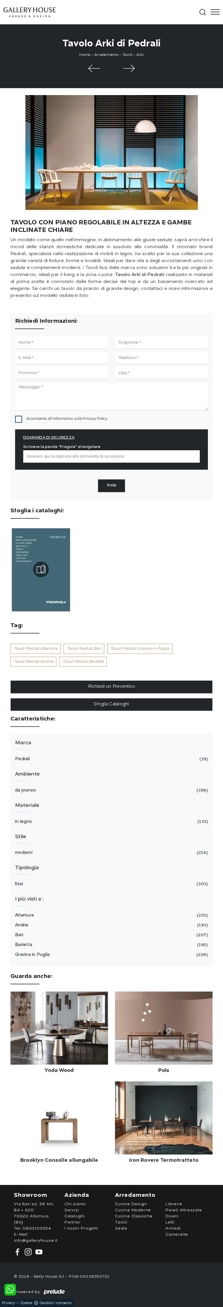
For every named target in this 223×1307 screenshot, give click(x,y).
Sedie (121, 1228)
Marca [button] (23, 742)
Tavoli (128, 55)
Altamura (110, 915)
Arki (140, 55)
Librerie (174, 1204)
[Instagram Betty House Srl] (27, 1252)
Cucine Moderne (133, 1210)
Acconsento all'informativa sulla (66, 419)
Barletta (110, 945)
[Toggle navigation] (213, 12)
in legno (110, 822)
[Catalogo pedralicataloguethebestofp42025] (40, 569)
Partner (72, 1222)
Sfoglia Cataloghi (111, 704)
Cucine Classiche (134, 1216)
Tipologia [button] (27, 867)
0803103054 (37, 1228)
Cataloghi (74, 1216)
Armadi (173, 1228)
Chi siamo (75, 1204)
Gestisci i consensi (55, 1303)
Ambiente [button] (27, 774)
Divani (172, 1216)
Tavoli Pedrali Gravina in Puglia (139, 649)
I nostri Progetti (81, 1228)
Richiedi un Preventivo (111, 687)
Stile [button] (20, 836)
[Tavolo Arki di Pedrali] (111, 152)
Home (84, 55)
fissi (110, 884)
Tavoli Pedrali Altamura (35, 649)
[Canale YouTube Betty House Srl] (37, 1252)
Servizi (71, 1210)
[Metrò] (129, 68)
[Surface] (94, 68)
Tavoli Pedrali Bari (84, 649)
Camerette (177, 1234)
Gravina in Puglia (110, 955)
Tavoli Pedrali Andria (33, 662)
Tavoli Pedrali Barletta (83, 662)
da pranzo (110, 790)
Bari (110, 935)
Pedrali (110, 759)
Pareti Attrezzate (184, 1210)
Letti (170, 1222)
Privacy (8, 1303)
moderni (110, 853)
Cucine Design (131, 1204)
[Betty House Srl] (100, 12)
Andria (110, 925)
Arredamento (106, 55)
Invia (111, 485)
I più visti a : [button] (29, 899)
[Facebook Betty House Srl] (18, 1252)
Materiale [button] (27, 805)
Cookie (26, 1303)
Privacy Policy (95, 419)
